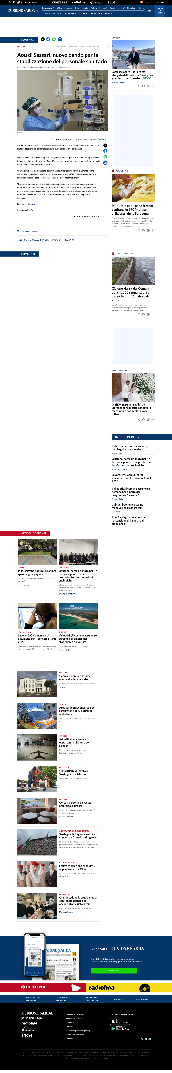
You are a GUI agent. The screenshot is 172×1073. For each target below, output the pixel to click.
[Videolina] (59, 2)
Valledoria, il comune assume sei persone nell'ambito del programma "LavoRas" (131, 492)
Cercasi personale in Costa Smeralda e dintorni (75, 804)
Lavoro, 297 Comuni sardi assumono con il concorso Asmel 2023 (131, 478)
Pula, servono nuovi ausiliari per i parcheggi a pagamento (131, 447)
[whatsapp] (18, 2)
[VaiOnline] (96, 2)
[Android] (130, 1028)
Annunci (121, 8)
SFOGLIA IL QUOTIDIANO (159, 10)
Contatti (69, 1026)
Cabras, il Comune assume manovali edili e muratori (127, 506)
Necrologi (131, 8)
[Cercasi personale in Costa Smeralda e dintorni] (37, 811)
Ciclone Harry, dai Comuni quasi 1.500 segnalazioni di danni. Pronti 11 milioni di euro (131, 294)
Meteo (141, 8)
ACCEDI (160, 2)
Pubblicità (70, 1022)
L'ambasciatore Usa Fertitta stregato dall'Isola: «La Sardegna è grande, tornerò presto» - (133, 75)
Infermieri (56, 239)
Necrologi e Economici (75, 1018)
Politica (94, 8)
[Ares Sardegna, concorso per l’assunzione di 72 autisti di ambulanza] (37, 716)
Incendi (108, 13)
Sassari (35, 231)
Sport (112, 8)
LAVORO (69, 239)
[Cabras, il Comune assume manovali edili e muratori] (37, 684)
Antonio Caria (117, 499)
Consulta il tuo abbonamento (32, 999)
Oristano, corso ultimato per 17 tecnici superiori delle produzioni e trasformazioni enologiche (132, 462)
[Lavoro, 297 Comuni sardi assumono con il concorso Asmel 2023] (37, 616)
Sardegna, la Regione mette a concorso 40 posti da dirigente (77, 836)
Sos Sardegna (70, 13)
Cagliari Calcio (96, 13)
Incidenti (83, 13)
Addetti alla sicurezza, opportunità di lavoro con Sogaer (74, 742)
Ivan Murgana (117, 453)
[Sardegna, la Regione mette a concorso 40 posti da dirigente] (37, 842)
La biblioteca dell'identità (92, 999)
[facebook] (14, 2)
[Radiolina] (78, 2)
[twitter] (10, 2)
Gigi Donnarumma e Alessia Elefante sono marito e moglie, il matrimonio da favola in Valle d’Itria (131, 409)
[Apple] (130, 1021)
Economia (103, 8)
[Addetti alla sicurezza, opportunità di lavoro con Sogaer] (37, 747)
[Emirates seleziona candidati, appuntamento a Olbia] (37, 874)
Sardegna (68, 8)
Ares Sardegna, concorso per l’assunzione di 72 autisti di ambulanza (129, 520)
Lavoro (27, 40)
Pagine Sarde (142, 999)
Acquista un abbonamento (62, 999)
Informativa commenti (75, 1034)
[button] (43, 39)
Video (59, 8)
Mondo (85, 8)
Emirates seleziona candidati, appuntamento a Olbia (77, 867)
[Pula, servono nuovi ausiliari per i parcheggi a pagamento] (37, 552)
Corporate (70, 1038)
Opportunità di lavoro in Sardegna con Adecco (74, 772)
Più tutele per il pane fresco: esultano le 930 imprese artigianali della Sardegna (132, 209)
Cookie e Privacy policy (75, 1014)
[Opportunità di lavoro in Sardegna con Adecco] (37, 779)
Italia (77, 8)
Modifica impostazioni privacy (78, 1030)
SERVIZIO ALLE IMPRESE (36, 239)
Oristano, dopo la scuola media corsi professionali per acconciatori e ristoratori (78, 900)
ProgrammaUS (48, 8)
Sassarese (24, 231)
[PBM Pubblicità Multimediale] (111, 2)
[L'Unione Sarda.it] (23, 10)
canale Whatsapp (98, 139)
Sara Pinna (116, 512)
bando (32, 204)
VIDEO (147, 78)
